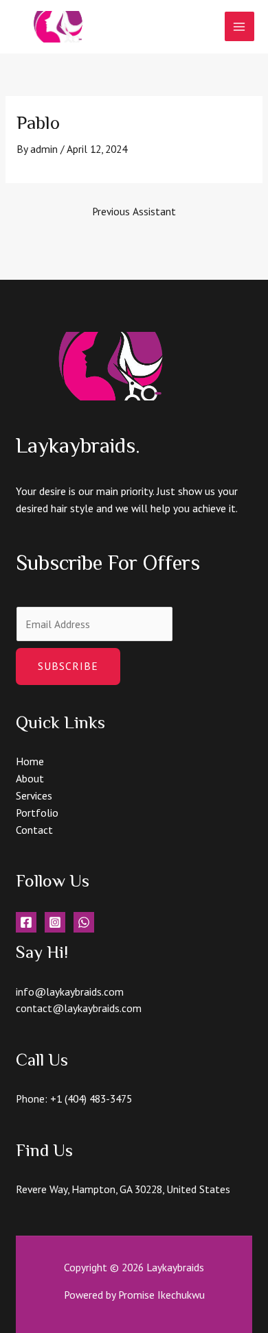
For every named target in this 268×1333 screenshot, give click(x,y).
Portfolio (37, 812)
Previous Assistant (134, 211)
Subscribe (68, 666)
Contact (34, 830)
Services (34, 795)
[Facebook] (26, 922)
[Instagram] (55, 922)
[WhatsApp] (84, 922)
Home (30, 761)
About (30, 778)
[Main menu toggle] (239, 26)
